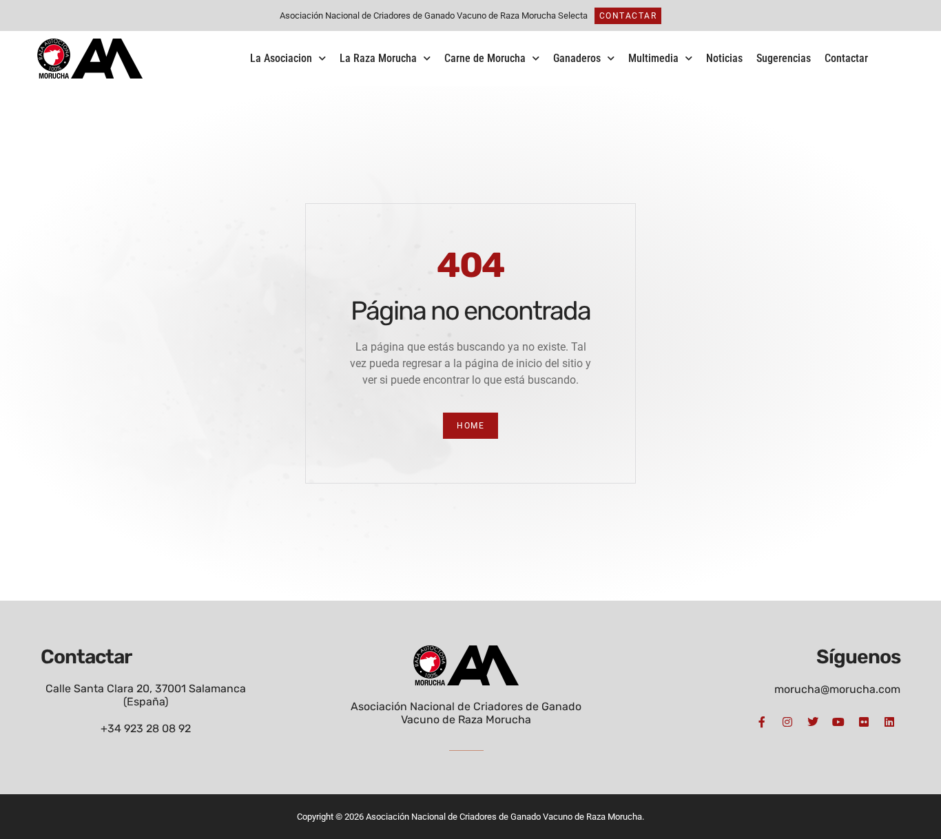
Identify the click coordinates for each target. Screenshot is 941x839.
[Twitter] (813, 722)
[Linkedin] (889, 722)
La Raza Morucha (378, 58)
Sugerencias (783, 58)
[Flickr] (864, 722)
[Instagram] (787, 722)
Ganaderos (577, 58)
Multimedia (653, 58)
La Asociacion (281, 58)
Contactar (846, 58)
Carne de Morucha (485, 58)
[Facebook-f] (762, 722)
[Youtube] (838, 722)
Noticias (724, 58)
